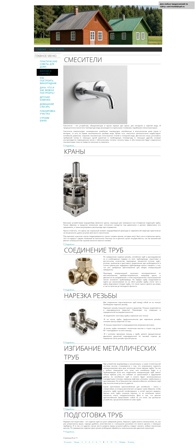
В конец (131, 442)
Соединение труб (93, 250)
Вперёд (122, 442)
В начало (67, 442)
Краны (74, 151)
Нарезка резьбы (90, 295)
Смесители (83, 59)
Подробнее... (70, 146)
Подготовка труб (93, 414)
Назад (76, 442)
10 (111, 442)
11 (116, 442)
